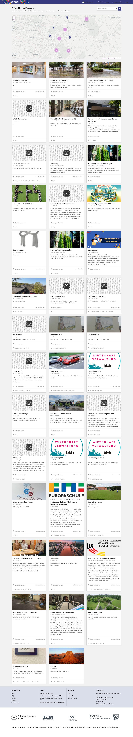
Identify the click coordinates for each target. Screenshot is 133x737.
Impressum (99, 701)
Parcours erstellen (117, 2)
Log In (127, 2)
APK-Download (72, 698)
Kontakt (13, 698)
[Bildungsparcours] (15, 2)
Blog (12, 693)
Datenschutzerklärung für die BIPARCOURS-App (104, 698)
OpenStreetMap (111, 58)
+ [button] (14, 17)
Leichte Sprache (88, 2)
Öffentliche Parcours (103, 2)
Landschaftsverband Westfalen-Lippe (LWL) (51, 699)
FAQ (12, 696)
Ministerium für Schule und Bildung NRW (52, 702)
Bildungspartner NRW (46, 693)
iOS (69, 693)
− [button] (14, 20)
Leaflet (104, 58)
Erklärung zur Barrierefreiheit (105, 704)
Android (70, 696)
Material (14, 700)
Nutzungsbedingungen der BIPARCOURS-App (108, 694)
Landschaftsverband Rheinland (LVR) (51, 696)
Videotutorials (15, 703)
